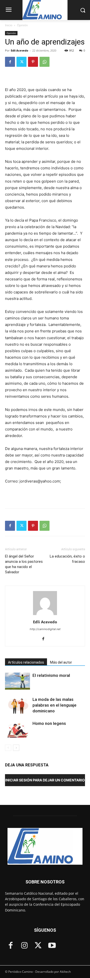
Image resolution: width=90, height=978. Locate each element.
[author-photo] (45, 615)
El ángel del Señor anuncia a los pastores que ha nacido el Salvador (24, 564)
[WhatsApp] (45, 62)
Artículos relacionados (26, 662)
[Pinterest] (33, 62)
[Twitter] (21, 62)
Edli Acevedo (19, 50)
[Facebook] (10, 62)
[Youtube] (52, 945)
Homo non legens (49, 723)
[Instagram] (24, 945)
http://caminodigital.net (45, 629)
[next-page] (16, 748)
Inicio (8, 25)
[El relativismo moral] (17, 681)
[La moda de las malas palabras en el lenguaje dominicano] (17, 705)
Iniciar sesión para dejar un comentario (45, 780)
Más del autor (61, 662)
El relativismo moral (51, 675)
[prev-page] (8, 748)
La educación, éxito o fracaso (67, 559)
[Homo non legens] (17, 729)
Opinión (22, 25)
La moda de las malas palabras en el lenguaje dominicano (54, 705)
